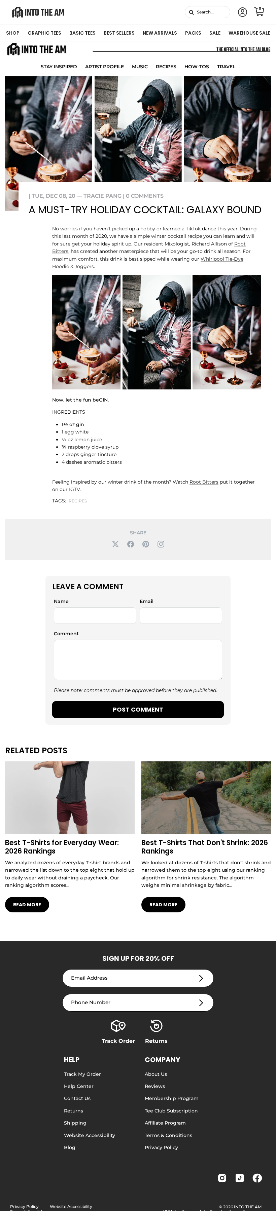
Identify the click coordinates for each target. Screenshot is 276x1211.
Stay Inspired (59, 67)
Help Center (79, 1086)
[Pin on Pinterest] (145, 543)
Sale (214, 33)
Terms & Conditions (168, 1135)
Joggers (84, 266)
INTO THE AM (248, 1206)
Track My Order (82, 1074)
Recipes (166, 67)
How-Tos (196, 67)
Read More (27, 904)
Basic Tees (82, 33)
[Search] (191, 12)
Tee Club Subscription (171, 1111)
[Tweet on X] (115, 543)
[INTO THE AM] (38, 12)
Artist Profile (104, 67)
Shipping (75, 1123)
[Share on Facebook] (130, 543)
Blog (69, 1147)
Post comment (138, 709)
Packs (193, 33)
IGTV (74, 489)
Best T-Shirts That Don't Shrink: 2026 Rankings (204, 847)
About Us (156, 1074)
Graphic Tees (44, 33)
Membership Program (172, 1098)
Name (61, 601)
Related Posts (36, 750)
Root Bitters (203, 482)
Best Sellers (119, 33)
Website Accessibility (89, 1135)
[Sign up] (201, 978)
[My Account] (241, 12)
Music (140, 67)
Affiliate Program (165, 1123)
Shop (13, 33)
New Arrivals (160, 33)
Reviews (155, 1086)
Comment (66, 634)
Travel (226, 67)
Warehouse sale (249, 33)
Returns (73, 1111)
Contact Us (77, 1098)
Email (146, 601)
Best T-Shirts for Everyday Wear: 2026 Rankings (62, 847)
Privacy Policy (161, 1147)
